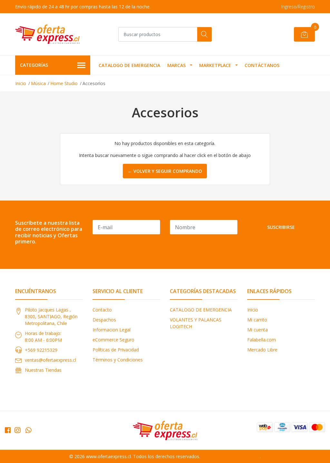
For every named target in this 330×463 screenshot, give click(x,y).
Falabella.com (261, 340)
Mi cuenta (257, 330)
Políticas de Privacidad (115, 350)
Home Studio (64, 83)
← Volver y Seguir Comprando (165, 171)
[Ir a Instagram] (17, 430)
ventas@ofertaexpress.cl (50, 360)
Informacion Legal (111, 330)
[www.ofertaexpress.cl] (47, 34)
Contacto (102, 310)
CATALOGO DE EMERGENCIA (129, 65)
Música (38, 83)
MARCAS (176, 65)
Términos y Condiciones (117, 360)
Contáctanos (262, 65)
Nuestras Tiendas (43, 370)
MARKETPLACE (215, 65)
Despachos (104, 320)
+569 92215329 (41, 350)
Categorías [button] (34, 65)
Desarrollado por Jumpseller (230, 456)
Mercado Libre (262, 350)
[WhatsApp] (28, 430)
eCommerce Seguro (113, 340)
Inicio (20, 83)
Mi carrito (257, 320)
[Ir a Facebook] (8, 430)
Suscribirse (281, 227)
